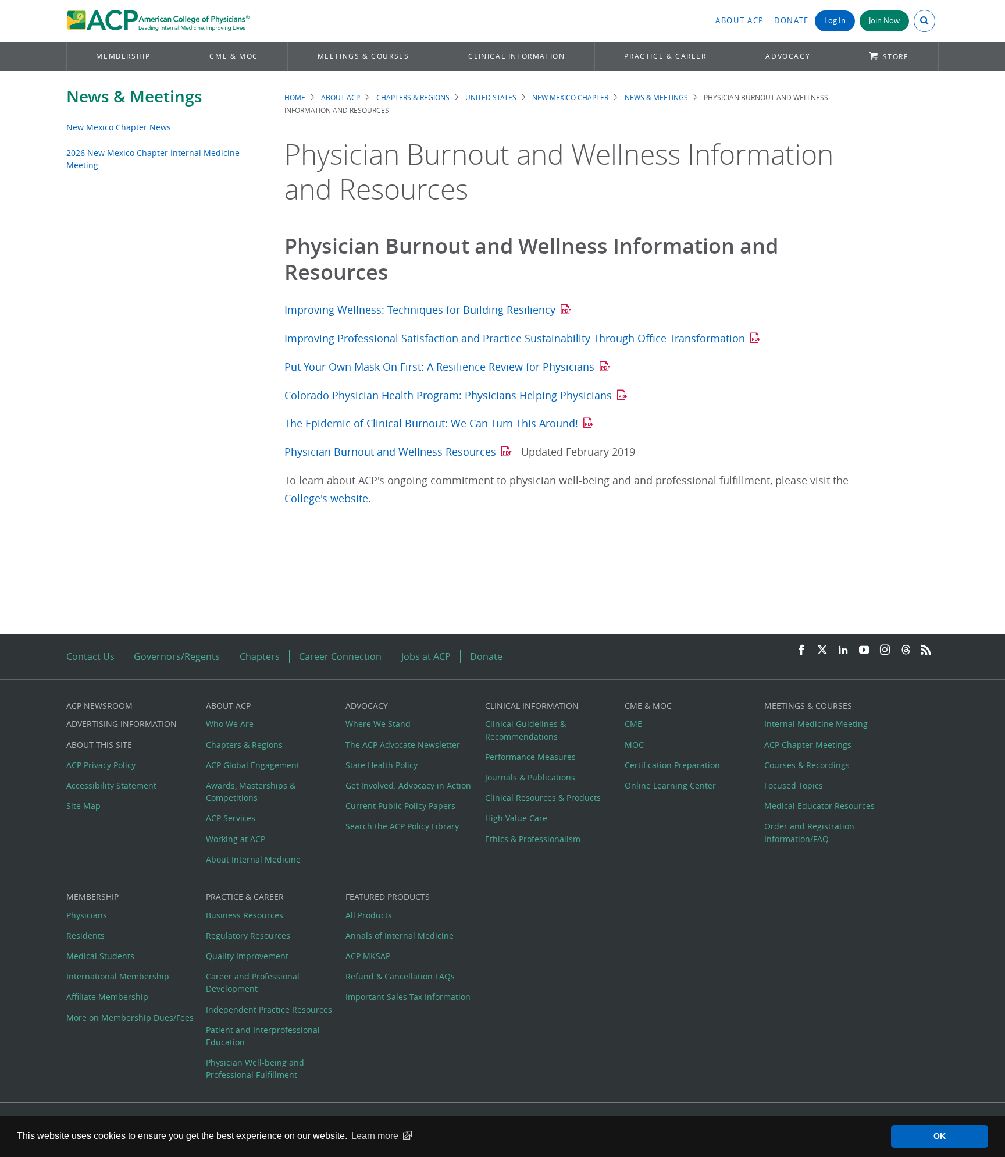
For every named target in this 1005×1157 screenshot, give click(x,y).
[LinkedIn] (843, 650)
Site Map (83, 805)
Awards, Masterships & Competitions (250, 791)
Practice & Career (665, 56)
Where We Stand (378, 723)
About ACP (739, 21)
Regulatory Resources (248, 935)
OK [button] (939, 1136)
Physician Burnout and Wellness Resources (390, 452)
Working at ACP (235, 838)
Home (294, 97)
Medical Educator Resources (819, 805)
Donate (791, 21)
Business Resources (244, 915)
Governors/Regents (177, 656)
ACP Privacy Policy (101, 765)
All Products (368, 915)
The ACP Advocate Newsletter (402, 744)
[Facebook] (801, 650)
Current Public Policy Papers (400, 805)
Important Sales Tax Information (408, 996)
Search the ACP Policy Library (402, 826)
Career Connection (340, 656)
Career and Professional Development (253, 982)
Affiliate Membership (107, 996)
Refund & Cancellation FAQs (400, 976)
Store (896, 57)
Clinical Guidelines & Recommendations (525, 729)
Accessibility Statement (111, 785)
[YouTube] (864, 650)
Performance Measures (530, 756)
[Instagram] (885, 650)
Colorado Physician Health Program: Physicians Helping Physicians (448, 395)
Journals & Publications (530, 777)
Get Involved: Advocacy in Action (408, 785)
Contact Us (90, 656)
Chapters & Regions (413, 97)
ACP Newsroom (99, 705)
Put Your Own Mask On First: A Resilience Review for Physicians (439, 367)
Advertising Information (121, 723)
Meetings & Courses (363, 56)
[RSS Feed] (926, 650)
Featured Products (387, 896)
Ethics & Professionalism (532, 838)
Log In (835, 21)
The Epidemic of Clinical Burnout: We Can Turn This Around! (431, 423)
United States (490, 97)
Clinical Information (516, 56)
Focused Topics (793, 785)
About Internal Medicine (253, 859)
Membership (123, 56)
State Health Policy (381, 765)
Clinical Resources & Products (543, 797)
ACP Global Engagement (253, 765)
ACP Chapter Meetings (807, 744)
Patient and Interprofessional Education (263, 1036)
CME (633, 723)
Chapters (260, 656)
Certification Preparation (672, 765)
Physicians (86, 915)
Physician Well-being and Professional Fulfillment (255, 1068)
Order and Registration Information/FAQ (809, 832)
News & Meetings (134, 96)
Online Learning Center (670, 785)
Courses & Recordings (807, 765)
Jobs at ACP (426, 656)
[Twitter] (822, 650)
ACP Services (230, 818)
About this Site (99, 744)
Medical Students (100, 955)
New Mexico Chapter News (118, 127)
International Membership (117, 976)
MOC (634, 744)
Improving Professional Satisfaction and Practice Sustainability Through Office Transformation (514, 338)
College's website (326, 498)
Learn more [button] (374, 1136)
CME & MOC (233, 56)
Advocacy (787, 56)
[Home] (158, 21)
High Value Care (516, 818)
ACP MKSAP (367, 955)
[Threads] (905, 650)
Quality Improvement (247, 955)
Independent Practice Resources (269, 1009)
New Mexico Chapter (570, 97)
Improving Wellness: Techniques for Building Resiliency (419, 310)
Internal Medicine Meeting (816, 723)
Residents (85, 935)
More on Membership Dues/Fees (130, 1017)
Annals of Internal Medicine (399, 935)
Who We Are (230, 723)
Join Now (884, 21)
